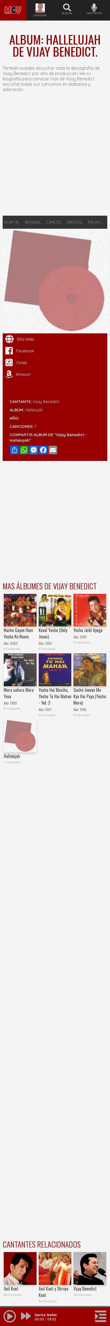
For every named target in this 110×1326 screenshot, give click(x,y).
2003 (14, 643)
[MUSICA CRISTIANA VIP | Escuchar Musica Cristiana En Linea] (13, 2)
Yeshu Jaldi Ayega (88, 630)
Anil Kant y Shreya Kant (53, 1291)
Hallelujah (12, 756)
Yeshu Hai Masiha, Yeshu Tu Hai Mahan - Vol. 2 (55, 696)
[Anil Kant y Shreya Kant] (55, 1268)
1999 (13, 703)
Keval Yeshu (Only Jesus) (53, 633)
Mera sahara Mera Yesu (19, 693)
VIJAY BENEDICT (13, 222)
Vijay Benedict (46, 401)
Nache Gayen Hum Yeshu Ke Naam (18, 633)
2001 (48, 643)
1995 (83, 709)
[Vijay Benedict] (89, 1268)
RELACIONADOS (97, 222)
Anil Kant (11, 1288)
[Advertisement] (55, 157)
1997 (48, 709)
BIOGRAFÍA (34, 222)
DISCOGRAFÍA (76, 222)
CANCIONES (55, 222)
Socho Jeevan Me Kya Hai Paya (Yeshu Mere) (89, 696)
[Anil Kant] (20, 1268)
